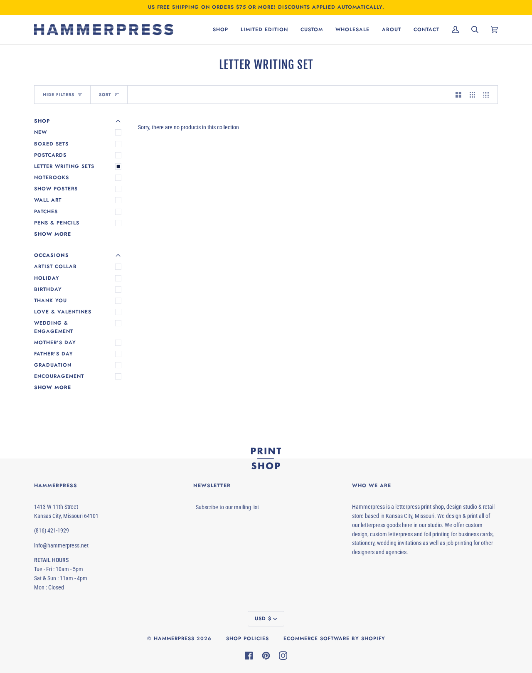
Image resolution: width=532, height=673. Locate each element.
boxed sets (51, 144)
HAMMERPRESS (174, 638)
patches (46, 211)
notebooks (51, 177)
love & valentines (62, 312)
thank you (50, 300)
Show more (52, 234)
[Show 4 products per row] (488, 95)
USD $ (263, 618)
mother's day (55, 342)
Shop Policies (247, 638)
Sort (105, 94)
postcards (50, 155)
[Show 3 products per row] (473, 95)
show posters (56, 188)
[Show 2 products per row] (458, 95)
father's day (53, 353)
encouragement (59, 376)
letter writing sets (64, 166)
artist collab (55, 266)
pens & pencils (56, 223)
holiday (46, 278)
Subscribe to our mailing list (227, 507)
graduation (52, 365)
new (40, 132)
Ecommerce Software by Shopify (334, 638)
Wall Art (48, 200)
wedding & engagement (53, 327)
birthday (48, 289)
